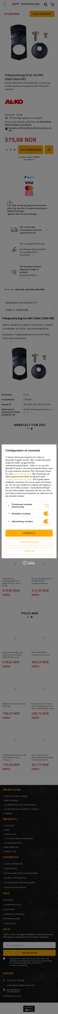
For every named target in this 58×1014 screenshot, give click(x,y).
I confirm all (29, 533)
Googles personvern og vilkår (18, 479)
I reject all (29, 551)
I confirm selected (29, 542)
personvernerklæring (22, 474)
